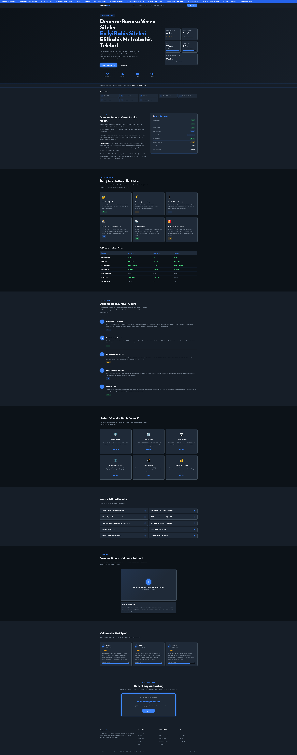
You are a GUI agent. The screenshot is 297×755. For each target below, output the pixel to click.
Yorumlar (156, 5)
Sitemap (182, 733)
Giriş (134, 5)
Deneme (105, 5)
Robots (192, 751)
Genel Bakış (105, 95)
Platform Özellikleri (117, 85)
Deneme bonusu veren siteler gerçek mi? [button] (124, 510)
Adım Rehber (141, 738)
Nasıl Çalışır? (124, 65)
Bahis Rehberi (109, 85)
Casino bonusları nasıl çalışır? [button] (173, 535)
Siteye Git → (192, 5)
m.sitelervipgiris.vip (148, 701)
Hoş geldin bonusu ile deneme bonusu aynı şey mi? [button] (124, 523)
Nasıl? (146, 5)
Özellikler (140, 5)
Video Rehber (106, 100)
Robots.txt (182, 735)
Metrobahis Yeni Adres (164, 735)
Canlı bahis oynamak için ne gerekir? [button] (173, 523)
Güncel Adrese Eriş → (108, 65)
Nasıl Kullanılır (127, 85)
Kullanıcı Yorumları (127, 100)
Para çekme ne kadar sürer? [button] (173, 529)
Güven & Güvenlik (165, 95)
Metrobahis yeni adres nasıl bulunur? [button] (124, 517)
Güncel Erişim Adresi (147, 100)
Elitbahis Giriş (162, 733)
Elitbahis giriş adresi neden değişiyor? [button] (173, 510)
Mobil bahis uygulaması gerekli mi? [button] (124, 535)
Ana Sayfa (102, 85)
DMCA (181, 738)
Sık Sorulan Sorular (186, 95)
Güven (139, 741)
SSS (151, 5)
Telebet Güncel (162, 738)
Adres (162, 5)
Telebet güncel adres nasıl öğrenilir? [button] (173, 517)
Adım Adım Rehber (146, 95)
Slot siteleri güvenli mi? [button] (124, 529)
